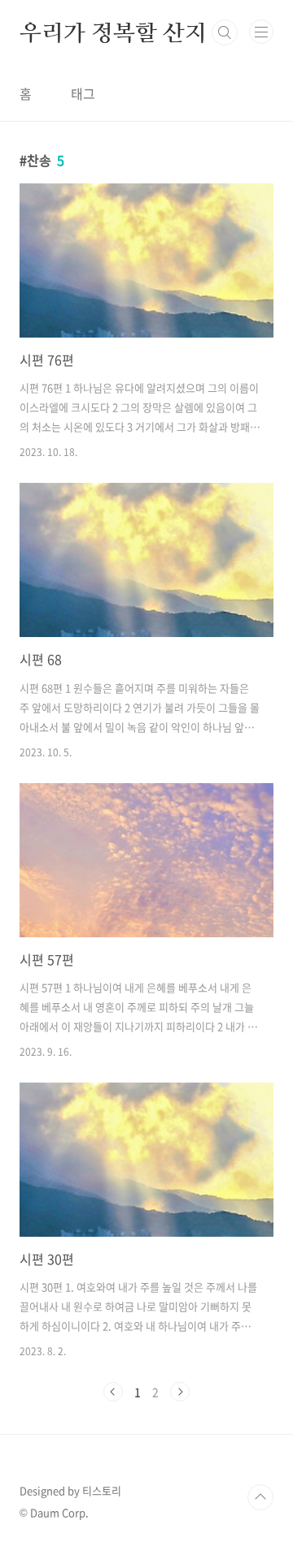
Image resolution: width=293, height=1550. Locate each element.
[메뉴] (261, 31)
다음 (180, 1391)
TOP (260, 1497)
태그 (83, 93)
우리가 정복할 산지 (113, 32)
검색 (224, 32)
